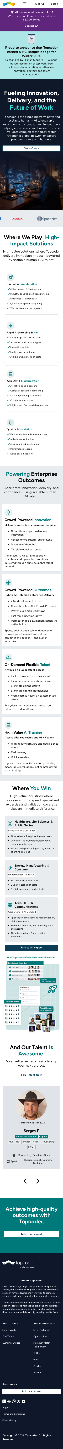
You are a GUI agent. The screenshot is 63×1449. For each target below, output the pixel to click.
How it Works (9, 1330)
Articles (37, 1366)
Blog (35, 1359)
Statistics (38, 1372)
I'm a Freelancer (41, 1330)
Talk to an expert (31, 947)
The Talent (8, 1336)
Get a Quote (31, 148)
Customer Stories (11, 1342)
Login (54, 3)
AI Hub (36, 1353)
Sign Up (40, 3)
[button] (24, 3)
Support (6, 1407)
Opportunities (40, 1336)
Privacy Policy (9, 1420)
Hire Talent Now (31, 1075)
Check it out (31, 25)
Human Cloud (32, 60)
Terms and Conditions (13, 1413)
